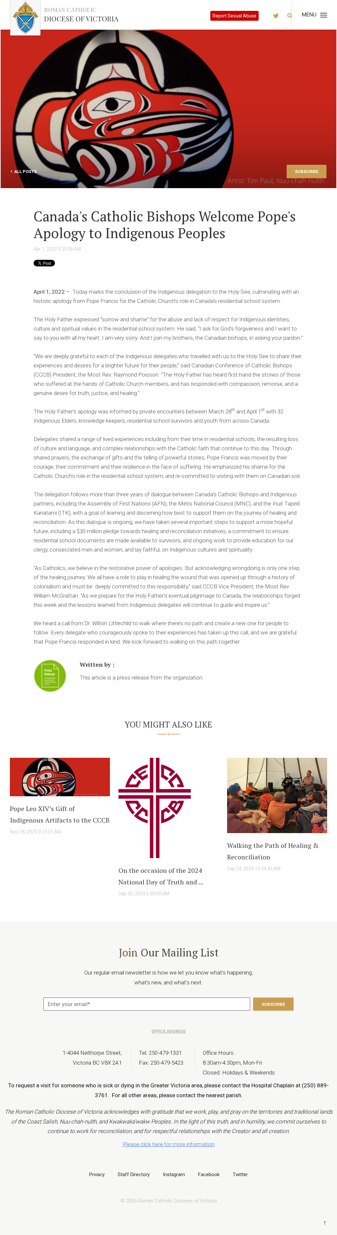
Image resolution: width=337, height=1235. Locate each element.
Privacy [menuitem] (97, 1174)
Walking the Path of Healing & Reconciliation (273, 851)
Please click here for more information (169, 1144)
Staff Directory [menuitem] (134, 1174)
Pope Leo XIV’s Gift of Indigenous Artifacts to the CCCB (60, 814)
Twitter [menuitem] (240, 1174)
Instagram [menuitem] (174, 1174)
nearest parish (223, 1095)
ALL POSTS (25, 171)
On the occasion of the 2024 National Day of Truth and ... (160, 876)
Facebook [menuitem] (209, 1174)
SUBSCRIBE (306, 171)
